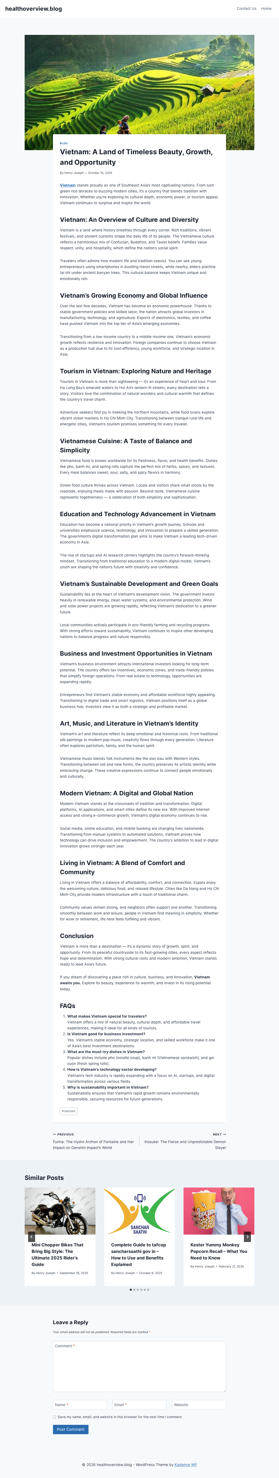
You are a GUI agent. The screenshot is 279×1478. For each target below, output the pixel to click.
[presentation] (60, 1211)
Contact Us (247, 8)
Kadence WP (186, 1465)
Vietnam (68, 1111)
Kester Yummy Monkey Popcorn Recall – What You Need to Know (219, 1251)
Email (120, 1405)
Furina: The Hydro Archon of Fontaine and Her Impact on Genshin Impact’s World (93, 1141)
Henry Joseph (74, 173)
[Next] (247, 1237)
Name (61, 1405)
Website (181, 1405)
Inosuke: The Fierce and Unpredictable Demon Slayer (185, 1141)
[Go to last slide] (31, 1237)
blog (64, 143)
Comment (65, 1346)
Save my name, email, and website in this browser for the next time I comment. (120, 1417)
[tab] (131, 1290)
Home (266, 8)
